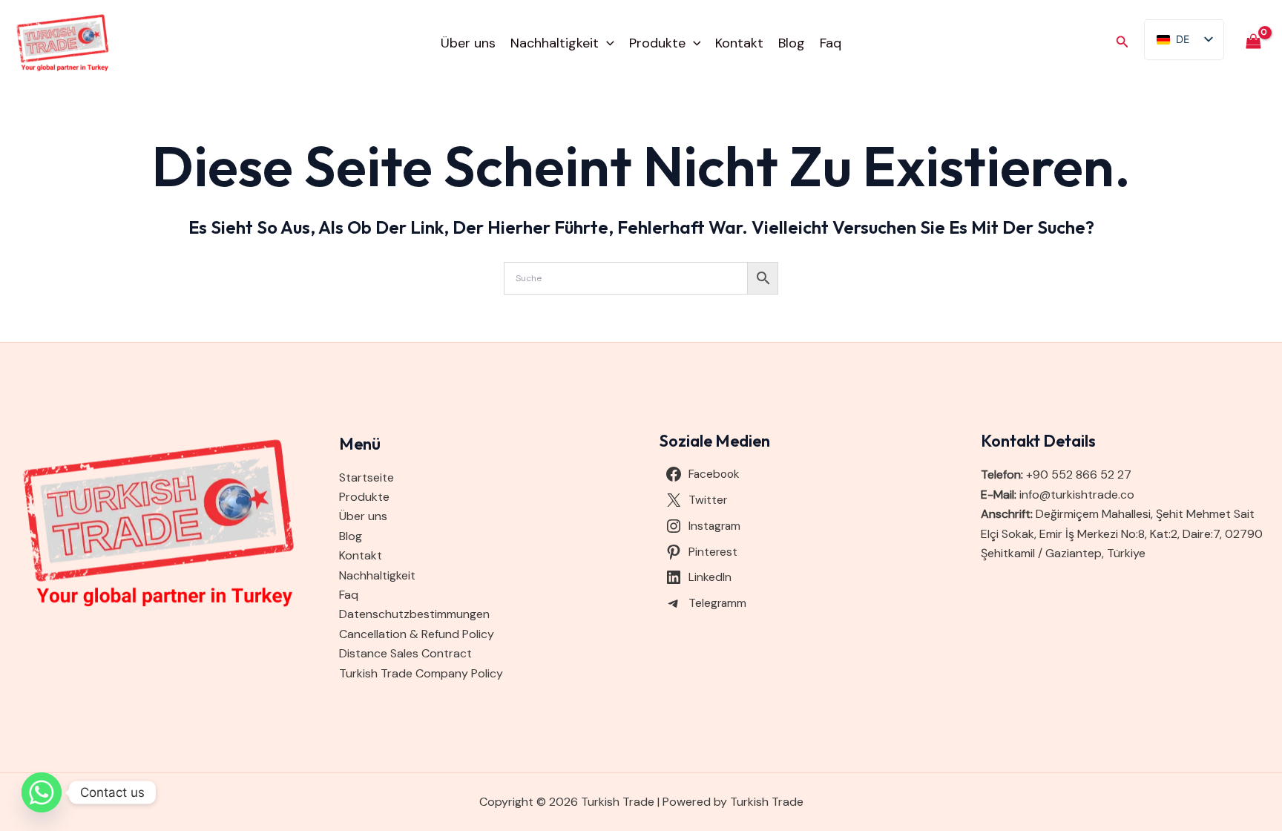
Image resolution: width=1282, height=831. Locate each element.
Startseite (366, 477)
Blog (791, 43)
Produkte (657, 43)
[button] (606, 43)
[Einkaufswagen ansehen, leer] (1253, 42)
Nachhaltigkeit (554, 43)
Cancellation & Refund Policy (416, 634)
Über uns (468, 43)
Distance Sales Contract (405, 653)
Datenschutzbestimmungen (414, 614)
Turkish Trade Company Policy (421, 673)
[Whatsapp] (42, 792)
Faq (830, 43)
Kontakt (739, 43)
